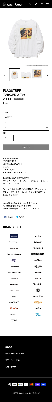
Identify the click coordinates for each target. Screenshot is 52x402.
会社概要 (8, 347)
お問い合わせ (10, 367)
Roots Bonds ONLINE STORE (29, 393)
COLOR (5, 112)
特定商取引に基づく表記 (14, 354)
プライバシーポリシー (14, 360)
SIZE (4, 123)
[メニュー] (47, 4)
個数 (4, 133)
